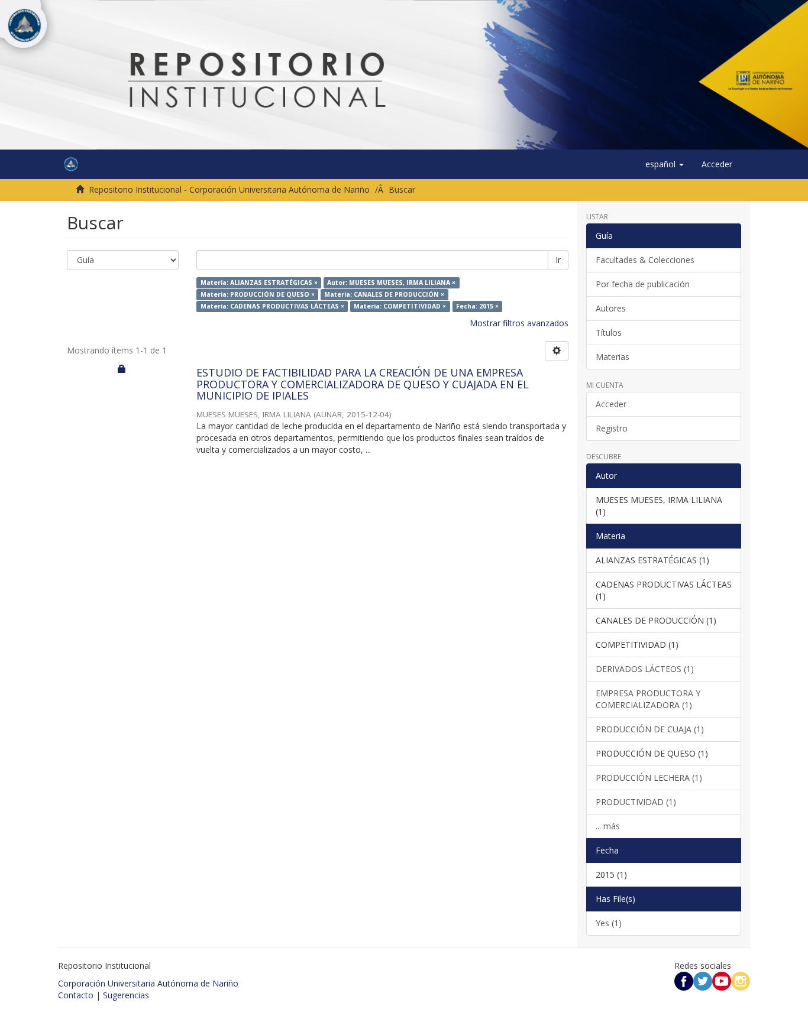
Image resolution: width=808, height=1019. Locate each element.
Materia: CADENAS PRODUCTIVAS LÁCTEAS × (272, 306)
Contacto (75, 995)
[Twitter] (702, 980)
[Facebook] (683, 980)
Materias (612, 356)
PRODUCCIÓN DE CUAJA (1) (650, 729)
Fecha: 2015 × (477, 306)
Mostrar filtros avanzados (519, 323)
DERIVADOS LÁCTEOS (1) (645, 668)
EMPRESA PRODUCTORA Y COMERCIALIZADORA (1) (648, 698)
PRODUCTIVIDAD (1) (636, 801)
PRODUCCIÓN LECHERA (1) (649, 777)
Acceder (611, 404)
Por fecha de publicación (643, 284)
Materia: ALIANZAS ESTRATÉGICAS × (259, 282)
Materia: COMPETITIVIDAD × (400, 306)
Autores (611, 308)
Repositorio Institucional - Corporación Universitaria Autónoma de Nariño (229, 189)
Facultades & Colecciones (645, 259)
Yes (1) (609, 923)
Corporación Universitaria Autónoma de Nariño (148, 983)
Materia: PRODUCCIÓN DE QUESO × (258, 294)
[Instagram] (740, 980)
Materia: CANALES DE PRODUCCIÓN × (384, 294)
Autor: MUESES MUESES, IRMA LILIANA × (391, 282)
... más (608, 826)
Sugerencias (126, 995)
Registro (612, 428)
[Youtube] (721, 980)
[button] (664, 164)
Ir (558, 259)
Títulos (609, 332)
